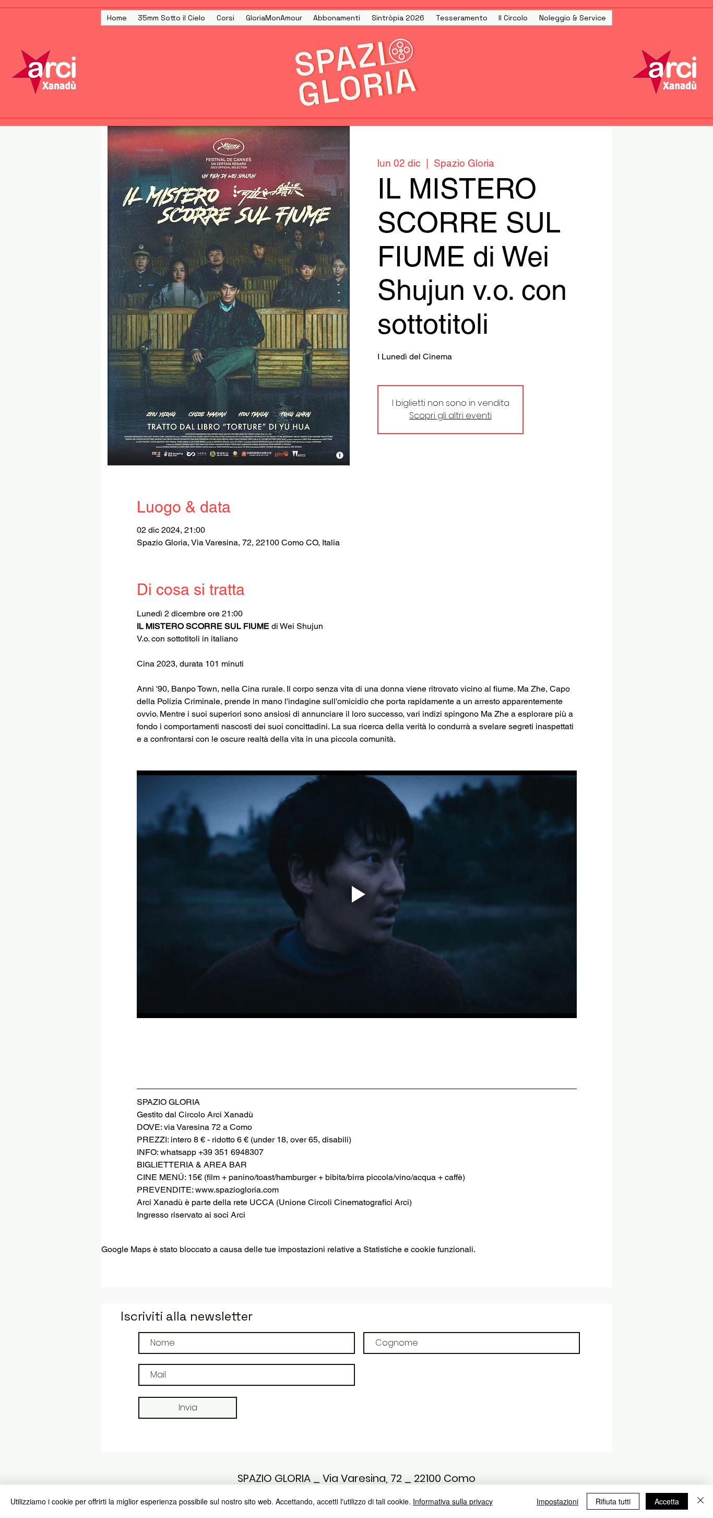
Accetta (667, 1501)
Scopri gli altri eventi (450, 416)
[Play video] (357, 894)
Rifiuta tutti (613, 1501)
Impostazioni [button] (557, 1501)
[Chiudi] (700, 1501)
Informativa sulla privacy (453, 1501)
